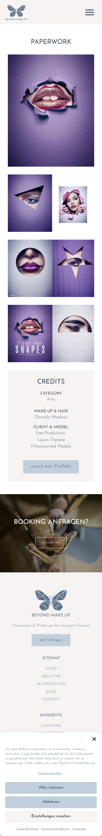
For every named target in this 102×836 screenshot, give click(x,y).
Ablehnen (51, 802)
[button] (94, 739)
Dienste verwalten (50, 773)
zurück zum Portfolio (51, 466)
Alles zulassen (51, 788)
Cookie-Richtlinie (27, 828)
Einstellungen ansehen (51, 816)
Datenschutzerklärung (77, 763)
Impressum (79, 828)
